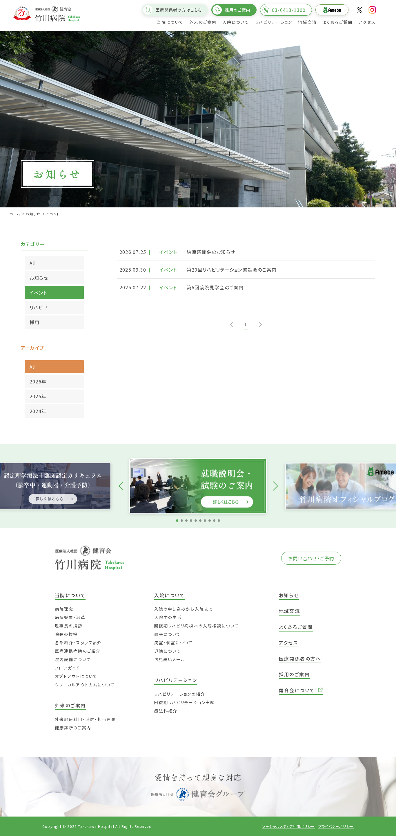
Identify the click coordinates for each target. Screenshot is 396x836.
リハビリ (38, 307)
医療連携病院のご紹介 (78, 651)
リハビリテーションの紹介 (179, 694)
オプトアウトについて (76, 676)
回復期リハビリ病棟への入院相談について (196, 626)
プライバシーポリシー (336, 826)
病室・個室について (173, 642)
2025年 (38, 396)
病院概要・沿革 (70, 617)
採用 (34, 322)
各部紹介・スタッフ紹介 (78, 642)
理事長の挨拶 (69, 626)
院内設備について (73, 659)
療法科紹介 (166, 711)
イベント (38, 292)
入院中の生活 (168, 617)
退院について (167, 651)
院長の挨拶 (66, 634)
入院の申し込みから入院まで (183, 609)
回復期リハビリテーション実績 (184, 702)
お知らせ (39, 277)
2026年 (38, 381)
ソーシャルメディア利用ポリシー (288, 826)
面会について (167, 634)
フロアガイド (67, 668)
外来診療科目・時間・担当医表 (85, 719)
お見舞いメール (170, 659)
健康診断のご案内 (73, 728)
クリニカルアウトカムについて (85, 685)
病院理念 (64, 609)
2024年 (38, 411)
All (33, 262)
